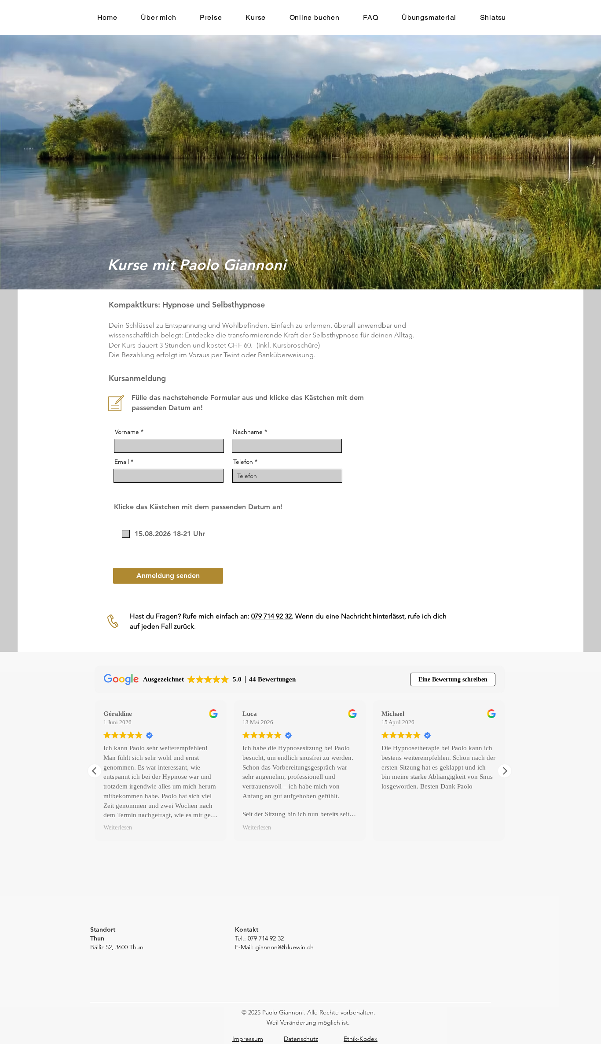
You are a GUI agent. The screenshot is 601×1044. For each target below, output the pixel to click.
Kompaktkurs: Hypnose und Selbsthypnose (187, 305)
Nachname (248, 432)
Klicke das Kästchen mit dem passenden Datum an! (198, 507)
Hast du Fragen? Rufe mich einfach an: (190, 616)
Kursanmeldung (137, 378)
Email (121, 462)
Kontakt (246, 929)
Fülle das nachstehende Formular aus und (201, 397)
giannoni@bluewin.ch (284, 947)
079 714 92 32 (271, 616)
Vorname (127, 432)
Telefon (243, 462)
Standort (102, 929)
